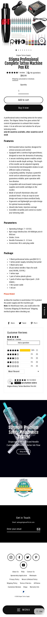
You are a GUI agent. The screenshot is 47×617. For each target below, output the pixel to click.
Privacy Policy (14, 579)
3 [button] (20, 50)
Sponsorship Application (19, 575)
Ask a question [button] (23, 343)
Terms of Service (25, 583)
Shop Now (23, 452)
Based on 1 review (14, 339)
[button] (12, 73)
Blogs (25, 587)
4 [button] (23, 50)
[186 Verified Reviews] (23, 498)
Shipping (15, 79)
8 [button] (31, 50)
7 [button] (29, 50)
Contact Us (30, 572)
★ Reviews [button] (44, 311)
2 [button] (18, 50)
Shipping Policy (12, 583)
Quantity (23, 85)
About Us (15, 572)
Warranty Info (34, 587)
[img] (20, 380)
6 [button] (27, 50)
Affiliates (37, 583)
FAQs (22, 572)
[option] (23, 23)
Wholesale (33, 575)
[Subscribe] (38, 529)
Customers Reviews (14, 587)
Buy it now (23, 107)
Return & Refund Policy (29, 579)
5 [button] (25, 50)
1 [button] (16, 50)
